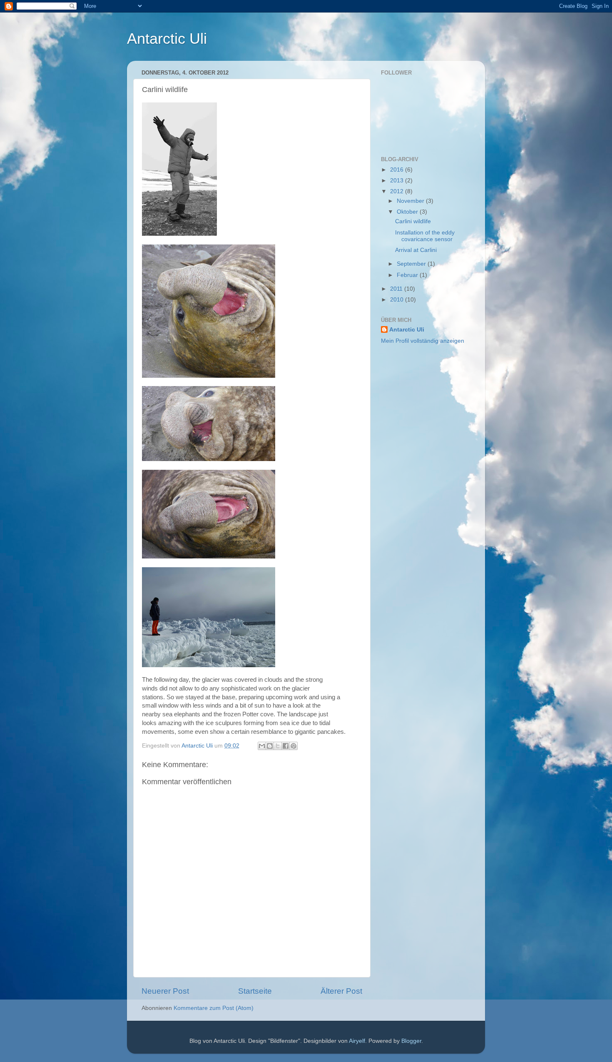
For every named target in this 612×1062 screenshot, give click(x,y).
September (412, 264)
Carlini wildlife (413, 221)
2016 (397, 170)
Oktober (408, 212)
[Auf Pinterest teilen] (293, 746)
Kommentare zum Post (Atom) (214, 1008)
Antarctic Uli (167, 38)
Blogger (411, 1041)
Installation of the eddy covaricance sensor (425, 235)
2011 (397, 289)
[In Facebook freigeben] (285, 746)
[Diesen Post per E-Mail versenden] (262, 746)
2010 (397, 300)
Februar (408, 275)
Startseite (255, 991)
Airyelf (357, 1041)
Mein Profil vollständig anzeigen (422, 341)
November (411, 201)
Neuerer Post (165, 991)
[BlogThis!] (270, 746)
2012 (397, 191)
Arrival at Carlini (416, 250)
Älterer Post (341, 991)
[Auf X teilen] (278, 746)
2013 (397, 180)
